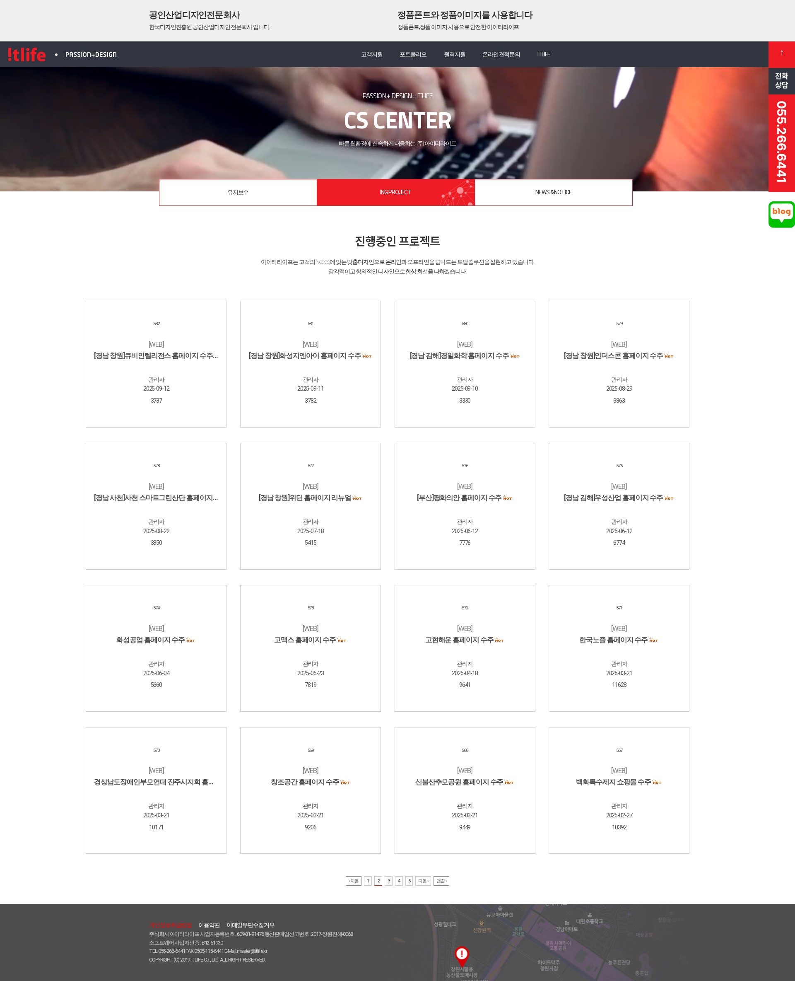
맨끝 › (441, 881)
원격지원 (454, 54)
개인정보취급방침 (170, 925)
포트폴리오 (413, 54)
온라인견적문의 (501, 54)
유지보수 (238, 192)
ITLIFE (543, 54)
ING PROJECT (395, 192)
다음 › (423, 881)
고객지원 (372, 54)
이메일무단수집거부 (250, 925)
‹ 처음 (354, 881)
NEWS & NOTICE (553, 192)
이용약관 (209, 925)
